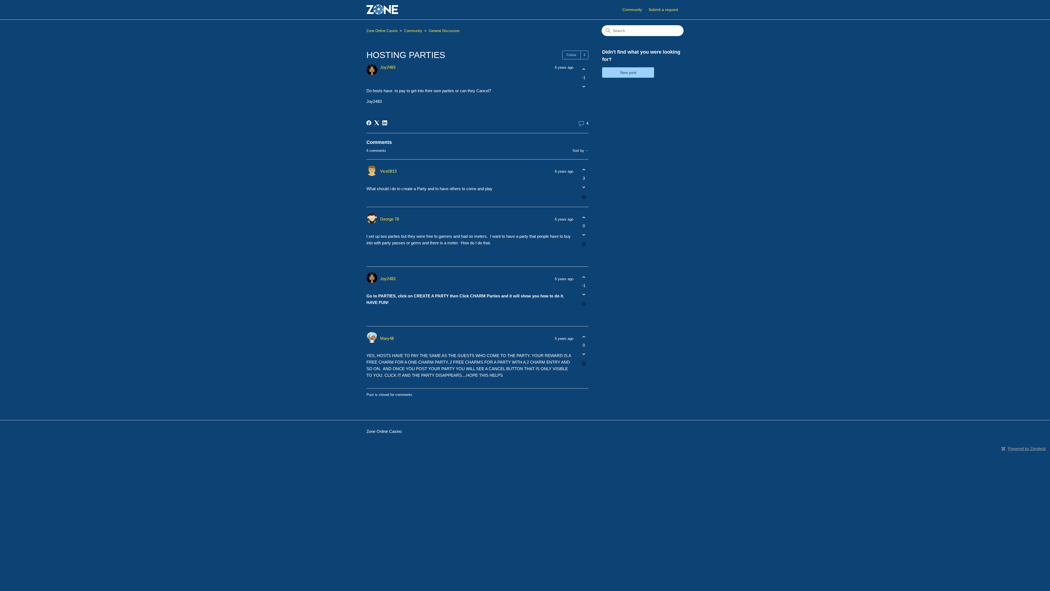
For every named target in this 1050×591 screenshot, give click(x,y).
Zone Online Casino (382, 31)
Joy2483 (387, 67)
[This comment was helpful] (583, 170)
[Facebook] (368, 122)
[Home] (382, 10)
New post (628, 72)
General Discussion (444, 31)
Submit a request (663, 9)
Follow (571, 55)
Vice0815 (388, 171)
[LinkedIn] (384, 122)
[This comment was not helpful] (583, 187)
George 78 (389, 219)
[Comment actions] (583, 196)
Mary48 (387, 338)
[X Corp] (376, 122)
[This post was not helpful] (583, 86)
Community (632, 9)
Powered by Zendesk (1027, 448)
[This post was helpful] (583, 69)
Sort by (579, 151)
